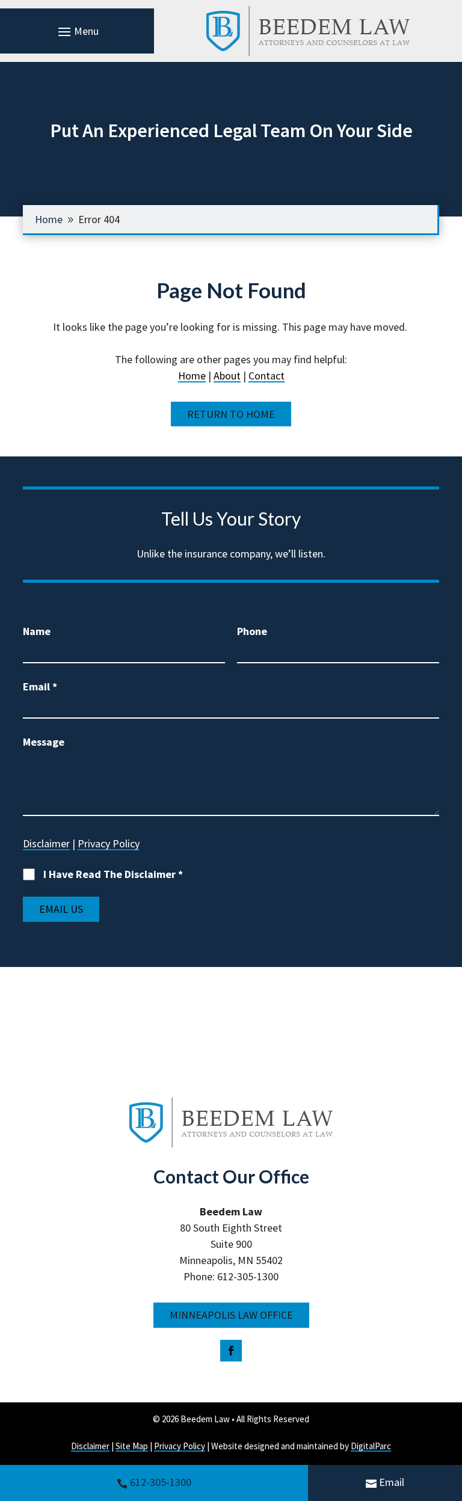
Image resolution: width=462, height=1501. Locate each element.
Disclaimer (46, 843)
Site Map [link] (132, 1446)
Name (37, 631)
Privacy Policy (109, 843)
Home (192, 375)
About (227, 375)
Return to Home (231, 414)
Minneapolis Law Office (231, 1315)
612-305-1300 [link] (160, 1482)
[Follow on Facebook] (231, 1350)
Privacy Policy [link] (179, 1446)
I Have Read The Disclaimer (113, 874)
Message (43, 742)
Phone (252, 631)
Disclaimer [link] (90, 1446)
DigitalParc (371, 1446)
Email (391, 1482)
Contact (266, 375)
